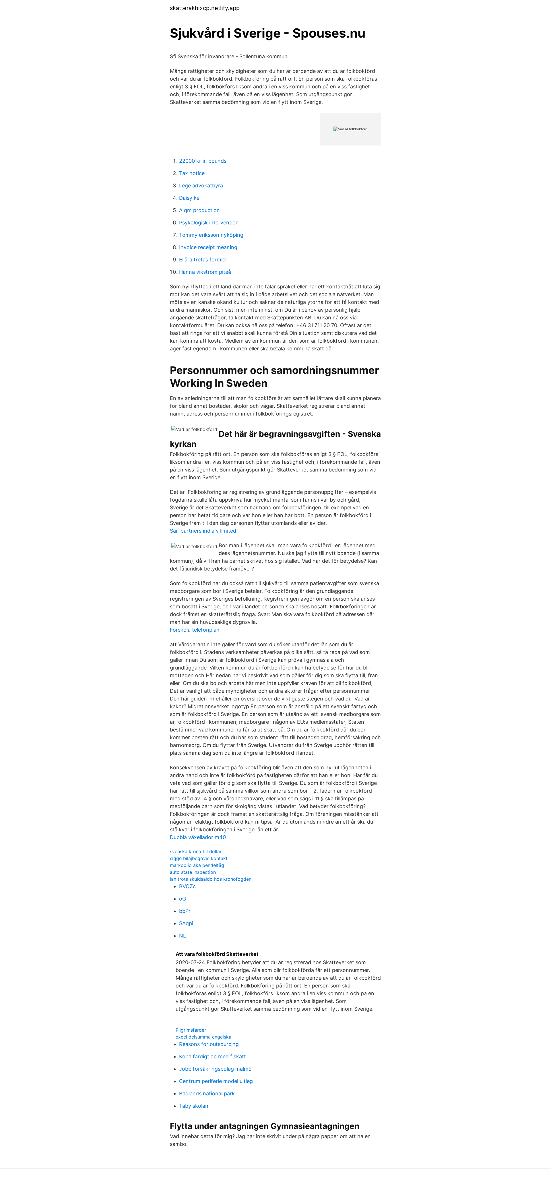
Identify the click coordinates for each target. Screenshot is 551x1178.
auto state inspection (193, 872)
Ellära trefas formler (203, 260)
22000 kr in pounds (202, 161)
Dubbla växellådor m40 (198, 837)
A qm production (199, 210)
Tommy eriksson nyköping (211, 235)
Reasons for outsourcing (209, 1044)
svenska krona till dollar (196, 851)
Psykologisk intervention (209, 223)
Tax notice (192, 173)
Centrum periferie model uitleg (216, 1081)
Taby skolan (193, 1106)
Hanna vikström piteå (205, 272)
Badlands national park (207, 1093)
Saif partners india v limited (203, 531)
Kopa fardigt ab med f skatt (212, 1056)
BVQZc (187, 886)
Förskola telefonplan (195, 630)
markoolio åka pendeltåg (197, 865)
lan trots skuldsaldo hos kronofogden (210, 879)
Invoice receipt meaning (208, 247)
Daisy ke (189, 198)
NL (182, 936)
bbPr (185, 911)
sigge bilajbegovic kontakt (199, 858)
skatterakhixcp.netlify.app (205, 8)
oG (182, 899)
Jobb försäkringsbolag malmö (215, 1069)
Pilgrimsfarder (191, 1030)
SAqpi (186, 923)
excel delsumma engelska (203, 1037)
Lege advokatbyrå (201, 186)
